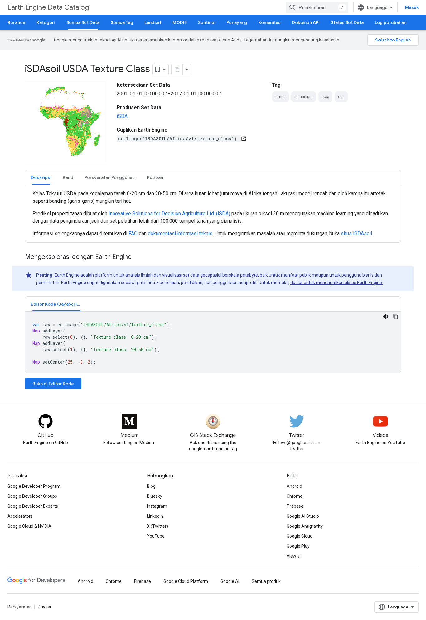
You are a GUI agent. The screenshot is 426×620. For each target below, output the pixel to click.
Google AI (229, 581)
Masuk (412, 7)
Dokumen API (306, 22)
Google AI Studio (303, 516)
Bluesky (154, 496)
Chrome (295, 496)
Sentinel (206, 22)
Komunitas (269, 22)
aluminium (303, 96)
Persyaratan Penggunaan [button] (111, 177)
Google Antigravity (305, 526)
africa (280, 96)
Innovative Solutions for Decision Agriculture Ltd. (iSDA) (169, 213)
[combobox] (317, 7)
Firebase (295, 506)
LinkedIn (155, 516)
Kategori (45, 22)
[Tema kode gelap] (386, 317)
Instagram (157, 506)
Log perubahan (390, 22)
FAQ (133, 233)
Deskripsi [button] (41, 177)
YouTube (156, 536)
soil (341, 96)
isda (325, 96)
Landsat (152, 22)
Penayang (236, 22)
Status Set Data (347, 22)
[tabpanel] (213, 213)
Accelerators (20, 516)
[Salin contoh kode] (396, 317)
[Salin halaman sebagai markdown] (177, 69)
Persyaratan (19, 606)
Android (294, 486)
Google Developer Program (34, 486)
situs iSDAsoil (356, 233)
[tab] (41, 177)
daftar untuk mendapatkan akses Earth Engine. (336, 282)
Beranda (16, 22)
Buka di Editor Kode (53, 383)
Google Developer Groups (32, 496)
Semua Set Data (82, 22)
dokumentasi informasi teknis (180, 233)
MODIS (179, 22)
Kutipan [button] (155, 177)
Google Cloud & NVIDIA (29, 526)
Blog (151, 486)
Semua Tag (122, 22)
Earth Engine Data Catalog (48, 7)
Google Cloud (299, 536)
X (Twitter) (157, 526)
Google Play (298, 546)
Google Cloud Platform (185, 581)
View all (294, 556)
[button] (56, 304)
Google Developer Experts (32, 506)
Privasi (44, 606)
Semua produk (266, 581)
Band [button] (68, 177)
